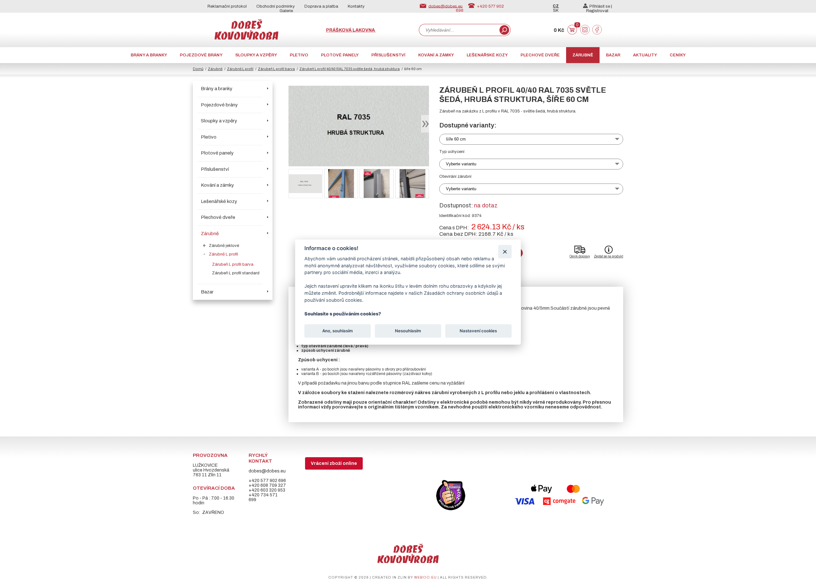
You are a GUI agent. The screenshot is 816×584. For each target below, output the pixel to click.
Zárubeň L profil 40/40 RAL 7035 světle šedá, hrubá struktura (349, 69)
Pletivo (299, 55)
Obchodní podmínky (275, 6)
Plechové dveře (540, 55)
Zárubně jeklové (224, 245)
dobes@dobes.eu (445, 6)
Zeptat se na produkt (608, 256)
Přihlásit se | (600, 6)
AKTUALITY (645, 55)
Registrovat (597, 11)
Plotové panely (340, 55)
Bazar (613, 55)
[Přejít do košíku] (572, 33)
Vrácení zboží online (334, 463)
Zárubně (582, 55)
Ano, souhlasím (337, 330)
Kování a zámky (436, 55)
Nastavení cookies (478, 330)
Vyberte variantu (461, 164)
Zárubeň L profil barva (276, 69)
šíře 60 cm (456, 139)
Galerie (286, 11)
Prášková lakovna (351, 30)
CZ (556, 6)
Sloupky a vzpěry (256, 55)
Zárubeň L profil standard (235, 273)
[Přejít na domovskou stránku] (246, 38)
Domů (198, 69)
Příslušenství (388, 55)
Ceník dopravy (580, 256)
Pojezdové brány (201, 55)
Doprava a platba (321, 6)
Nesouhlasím (408, 330)
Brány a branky (149, 55)
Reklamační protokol (227, 6)
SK (555, 10)
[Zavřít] (504, 251)
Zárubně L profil (240, 69)
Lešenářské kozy (487, 55)
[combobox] (459, 30)
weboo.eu (425, 577)
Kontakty (356, 6)
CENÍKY (678, 55)
